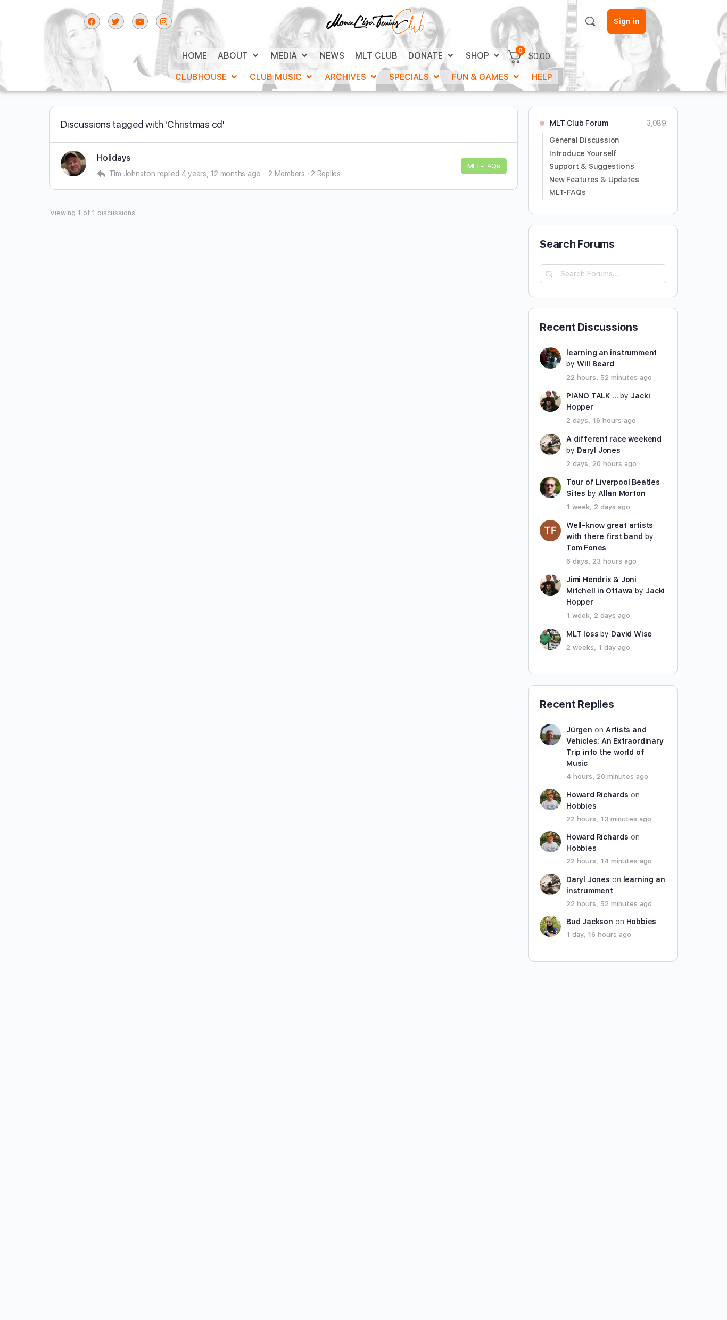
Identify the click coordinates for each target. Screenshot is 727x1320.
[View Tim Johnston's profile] (73, 163)
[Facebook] (92, 21)
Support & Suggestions (591, 166)
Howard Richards (597, 795)
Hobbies (581, 806)
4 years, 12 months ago (221, 173)
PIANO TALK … (592, 396)
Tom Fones (586, 547)
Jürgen (579, 730)
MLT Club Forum (579, 123)
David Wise (631, 634)
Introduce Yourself (582, 153)
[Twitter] (116, 21)
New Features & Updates (594, 179)
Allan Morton (621, 493)
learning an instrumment (611, 352)
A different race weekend (614, 439)
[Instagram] (164, 21)
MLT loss (582, 634)
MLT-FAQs (483, 166)
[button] (239, 55)
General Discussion (584, 140)
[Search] (590, 21)
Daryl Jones (599, 450)
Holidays (114, 158)
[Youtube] (140, 21)
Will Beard (595, 364)
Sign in (627, 21)
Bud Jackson (589, 921)
